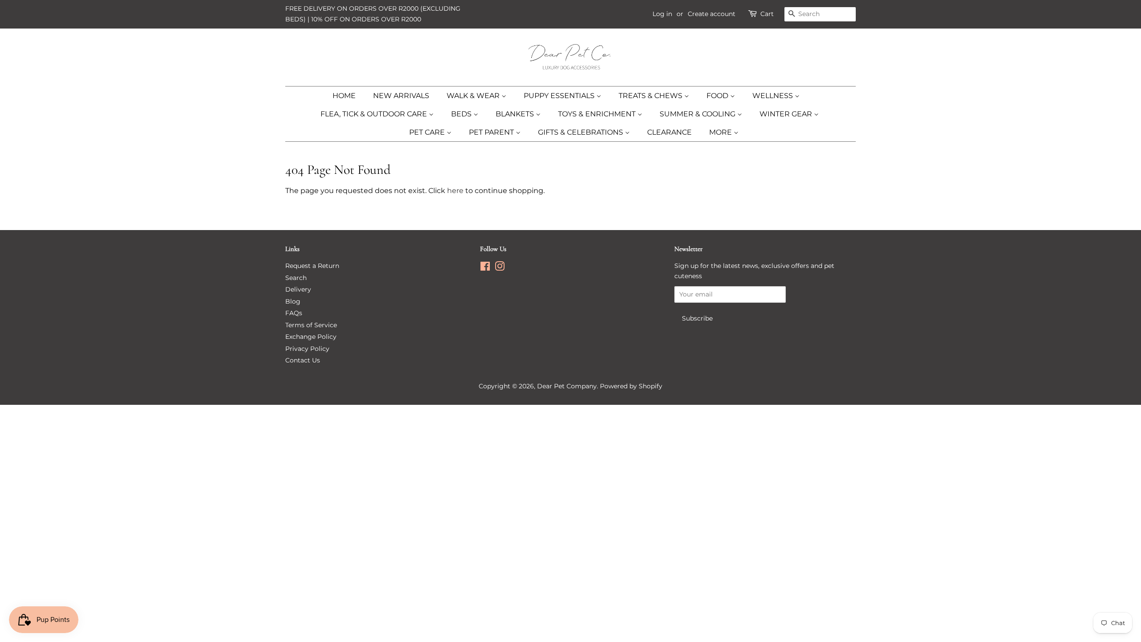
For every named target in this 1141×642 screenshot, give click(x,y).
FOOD (718, 95)
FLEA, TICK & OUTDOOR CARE (374, 114)
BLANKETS (516, 114)
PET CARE (428, 132)
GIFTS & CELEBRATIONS (581, 132)
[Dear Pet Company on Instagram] (500, 268)
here (455, 190)
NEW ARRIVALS (401, 95)
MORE (721, 132)
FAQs (293, 313)
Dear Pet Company (567, 386)
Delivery (298, 289)
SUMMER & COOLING (698, 114)
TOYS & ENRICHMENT (597, 114)
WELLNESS (773, 95)
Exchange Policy (311, 336)
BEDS (462, 114)
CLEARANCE (669, 132)
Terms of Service (311, 325)
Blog (292, 301)
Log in (662, 14)
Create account (711, 14)
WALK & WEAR (474, 95)
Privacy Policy (307, 348)
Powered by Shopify (631, 386)
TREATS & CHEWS (651, 95)
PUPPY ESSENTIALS (560, 95)
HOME (344, 95)
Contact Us (302, 360)
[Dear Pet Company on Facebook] (485, 268)
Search (296, 277)
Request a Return (312, 265)
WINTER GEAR (786, 114)
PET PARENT (492, 132)
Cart (767, 14)
